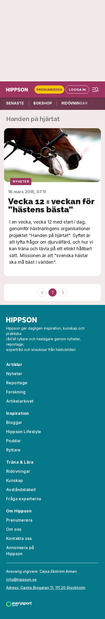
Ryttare (13, 449)
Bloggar (14, 422)
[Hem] (18, 89)
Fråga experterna (23, 498)
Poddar (13, 440)
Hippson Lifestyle (23, 431)
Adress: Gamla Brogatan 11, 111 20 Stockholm (45, 587)
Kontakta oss (19, 538)
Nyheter (21, 181)
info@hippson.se (21, 579)
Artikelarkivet (20, 401)
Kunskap (14, 480)
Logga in (77, 89)
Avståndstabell (21, 489)
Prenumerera (49, 89)
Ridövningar (18, 471)
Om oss (13, 529)
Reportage (17, 382)
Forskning (16, 391)
